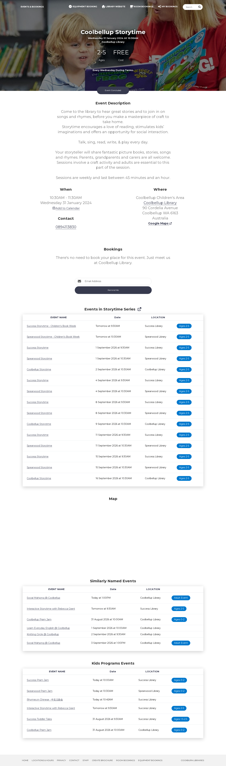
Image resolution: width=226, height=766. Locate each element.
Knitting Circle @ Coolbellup (43, 634)
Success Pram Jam (38, 680)
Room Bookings (125, 760)
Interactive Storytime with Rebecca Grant (51, 608)
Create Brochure (102, 760)
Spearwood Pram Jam (39, 690)
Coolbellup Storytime (39, 369)
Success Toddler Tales (39, 719)
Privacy (61, 760)
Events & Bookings (32, 6)
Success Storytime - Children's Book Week (51, 326)
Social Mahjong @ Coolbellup (43, 597)
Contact (74, 760)
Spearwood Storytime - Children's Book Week (53, 336)
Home (25, 760)
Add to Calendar (68, 208)
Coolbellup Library (160, 203)
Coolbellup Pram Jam (39, 619)
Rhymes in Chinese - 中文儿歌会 (45, 699)
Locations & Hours (43, 760)
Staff (86, 760)
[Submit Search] (200, 7)
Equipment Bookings (150, 760)
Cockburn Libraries (192, 760)
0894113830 (66, 227)
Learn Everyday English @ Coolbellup (48, 628)
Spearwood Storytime (39, 358)
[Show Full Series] (139, 309)
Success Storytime (37, 347)
